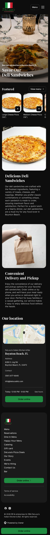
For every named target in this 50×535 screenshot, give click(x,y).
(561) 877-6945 (12, 376)
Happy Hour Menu (13, 440)
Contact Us (9, 467)
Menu (35, 7)
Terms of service (11, 491)
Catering (8, 444)
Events (7, 460)
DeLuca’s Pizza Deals (14, 452)
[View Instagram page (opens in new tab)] (9, 508)
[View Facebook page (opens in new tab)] (5, 508)
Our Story (8, 456)
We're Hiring (10, 463)
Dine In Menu (10, 437)
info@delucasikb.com (14, 382)
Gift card (8, 448)
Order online (24, 399)
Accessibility (9, 495)
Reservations (10, 433)
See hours (39, 392)
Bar (5, 471)
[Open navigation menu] (42, 7)
